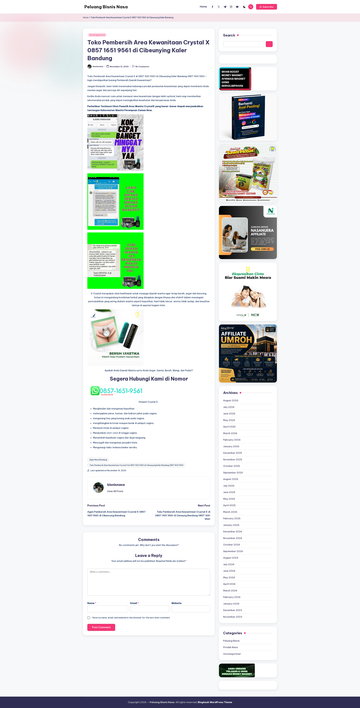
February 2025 (231, 518)
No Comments (142, 67)
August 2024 (230, 557)
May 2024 (229, 577)
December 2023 (232, 610)
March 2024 (230, 590)
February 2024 (231, 597)
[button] (266, 7)
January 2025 (231, 525)
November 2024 (232, 538)
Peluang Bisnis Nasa (106, 6)
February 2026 (231, 439)
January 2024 (231, 603)
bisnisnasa (116, 484)
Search (229, 35)
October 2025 (231, 466)
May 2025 (229, 498)
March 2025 (230, 511)
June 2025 (229, 492)
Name (91, 603)
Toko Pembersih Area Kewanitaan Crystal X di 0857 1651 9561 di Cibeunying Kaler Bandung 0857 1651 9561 (136, 465)
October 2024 (231, 544)
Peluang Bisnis (231, 640)
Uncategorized (97, 35)
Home (85, 17)
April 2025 (229, 505)
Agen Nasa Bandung (98, 460)
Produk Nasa (230, 647)
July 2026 (228, 407)
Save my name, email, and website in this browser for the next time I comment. (131, 617)
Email (134, 603)
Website (176, 603)
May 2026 (229, 420)
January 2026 (231, 446)
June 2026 (229, 413)
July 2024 (228, 564)
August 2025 (230, 479)
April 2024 (229, 584)
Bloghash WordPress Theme (215, 702)
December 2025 (232, 452)
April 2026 (229, 426)
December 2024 (232, 531)
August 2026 (230, 400)
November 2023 (232, 616)
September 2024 (233, 551)
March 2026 (230, 433)
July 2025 (228, 485)
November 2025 (232, 459)
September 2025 (233, 472)
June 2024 (229, 570)
